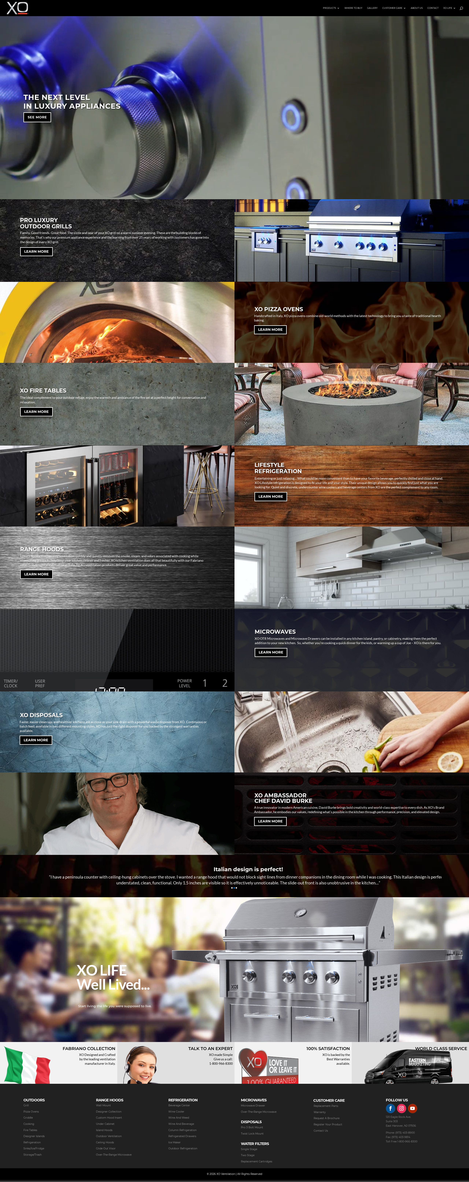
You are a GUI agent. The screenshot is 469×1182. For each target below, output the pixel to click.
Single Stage (249, 1149)
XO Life (447, 8)
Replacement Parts (326, 1106)
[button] (232, 888)
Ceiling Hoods (105, 1142)
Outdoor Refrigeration (182, 1148)
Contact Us (321, 1130)
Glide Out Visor (106, 1148)
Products (329, 8)
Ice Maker (174, 1142)
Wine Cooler (176, 1111)
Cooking (28, 1124)
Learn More (36, 251)
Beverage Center (179, 1105)
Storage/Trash (32, 1154)
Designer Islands (34, 1136)
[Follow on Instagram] (401, 1108)
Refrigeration (32, 1142)
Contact (433, 8)
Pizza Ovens (31, 1111)
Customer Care (392, 8)
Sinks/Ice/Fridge (33, 1148)
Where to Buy (353, 8)
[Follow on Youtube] (412, 1108)
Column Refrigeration (182, 1130)
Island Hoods (104, 1130)
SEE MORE (37, 117)
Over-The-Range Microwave (114, 1154)
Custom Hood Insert (109, 1117)
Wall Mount (103, 1105)
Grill (26, 1105)
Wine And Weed (178, 1117)
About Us (417, 8)
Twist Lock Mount (252, 1133)
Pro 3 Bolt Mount (252, 1127)
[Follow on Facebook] (390, 1108)
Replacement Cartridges (256, 1161)
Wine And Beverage (181, 1124)
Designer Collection (108, 1111)
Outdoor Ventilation (109, 1136)
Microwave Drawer (253, 1105)
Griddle (28, 1117)
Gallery (372, 8)
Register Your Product (328, 1124)
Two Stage (247, 1155)
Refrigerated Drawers (182, 1136)
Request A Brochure (326, 1118)
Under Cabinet (105, 1124)
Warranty (320, 1112)
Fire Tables (30, 1130)
